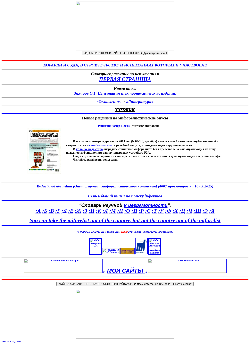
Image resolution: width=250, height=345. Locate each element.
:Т (154, 211)
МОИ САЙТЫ (126, 270)
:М (112, 211)
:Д (64, 211)
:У (161, 211)
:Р (141, 211)
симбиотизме (101, 145)
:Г (57, 211)
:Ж (78, 211)
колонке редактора (89, 149)
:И (92, 211)
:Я (212, 211)
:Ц (182, 211)
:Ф (168, 211)
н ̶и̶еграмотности (146, 205)
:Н (120, 211)
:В (51, 211)
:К (98, 211)
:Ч (189, 211)
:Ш (197, 211)
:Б (44, 211)
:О (127, 211)
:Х (175, 211)
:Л (105, 211)
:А (38, 211)
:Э (205, 211)
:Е (70, 211)
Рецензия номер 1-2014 (114, 125)
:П (134, 211)
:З (85, 211)
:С (147, 211)
